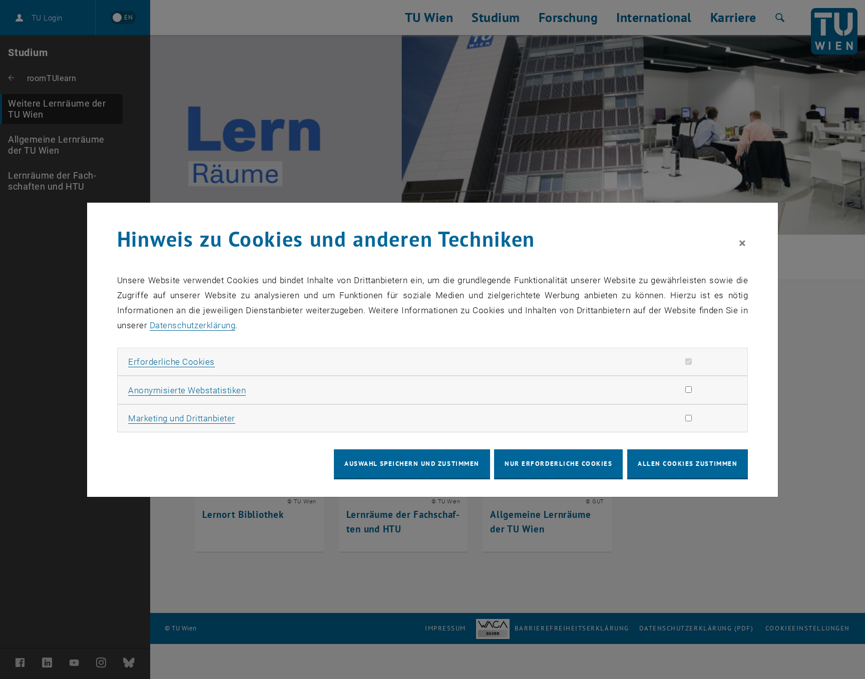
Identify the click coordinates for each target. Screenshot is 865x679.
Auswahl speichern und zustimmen (411, 463)
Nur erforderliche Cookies (558, 463)
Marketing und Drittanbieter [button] (181, 418)
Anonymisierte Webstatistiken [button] (187, 390)
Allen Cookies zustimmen (687, 463)
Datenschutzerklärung (192, 325)
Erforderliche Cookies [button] (171, 362)
